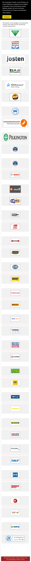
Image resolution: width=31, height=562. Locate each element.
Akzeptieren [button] (6, 17)
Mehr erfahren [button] (7, 12)
